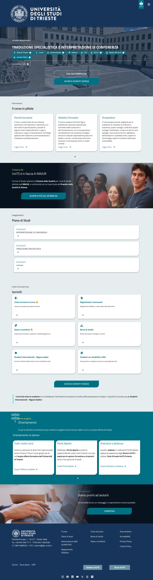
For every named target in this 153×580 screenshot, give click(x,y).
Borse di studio (97, 536)
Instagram (62, 576)
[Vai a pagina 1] (75, 156)
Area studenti (125, 531)
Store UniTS (119, 567)
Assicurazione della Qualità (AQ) (69, 543)
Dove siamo (25, 564)
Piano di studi (67, 536)
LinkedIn (72, 576)
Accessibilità (125, 536)
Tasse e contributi (98, 541)
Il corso (64, 531)
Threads (87, 576)
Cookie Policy (125, 546)
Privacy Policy (126, 541)
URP (33, 564)
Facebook (67, 576)
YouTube (77, 576)
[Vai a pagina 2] (77, 156)
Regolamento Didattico (67, 551)
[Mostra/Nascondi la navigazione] (149, 4)
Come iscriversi (97, 531)
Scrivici (15, 564)
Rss (92, 576)
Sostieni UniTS (92, 567)
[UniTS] (36, 13)
